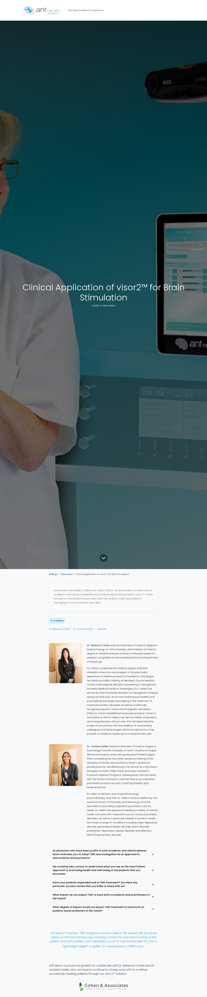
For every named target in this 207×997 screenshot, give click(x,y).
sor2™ (110, 974)
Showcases (67, 574)
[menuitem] (86, 10)
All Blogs (53, 574)
